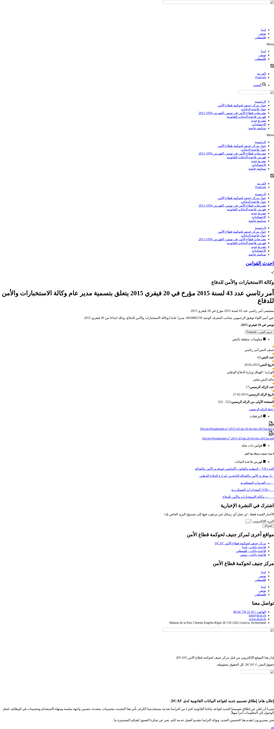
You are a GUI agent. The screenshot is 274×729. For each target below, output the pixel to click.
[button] (137, 44)
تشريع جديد (258, 120)
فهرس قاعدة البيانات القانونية (246, 116)
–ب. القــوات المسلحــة (257, 482)
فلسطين (260, 37)
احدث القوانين (260, 263)
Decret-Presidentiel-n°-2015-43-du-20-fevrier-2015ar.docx (237, 429)
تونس (262, 33)
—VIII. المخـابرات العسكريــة (252, 489)
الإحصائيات (259, 124)
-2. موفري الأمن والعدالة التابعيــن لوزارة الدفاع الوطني (236, 475)
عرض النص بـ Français (259, 332)
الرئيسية (260, 101)
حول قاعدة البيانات (253, 109)
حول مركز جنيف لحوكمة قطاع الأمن (242, 105)
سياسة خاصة (257, 128)
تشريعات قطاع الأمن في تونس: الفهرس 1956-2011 (232, 113)
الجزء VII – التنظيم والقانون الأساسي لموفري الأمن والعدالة (234, 468)
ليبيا (263, 29)
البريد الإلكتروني (263, 521)
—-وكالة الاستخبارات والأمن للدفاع (248, 496)
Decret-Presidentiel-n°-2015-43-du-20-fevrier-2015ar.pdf (238, 438)
